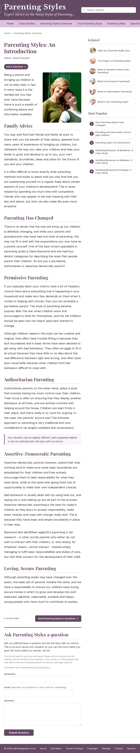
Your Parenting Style (90, 23)
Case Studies (27, 23)
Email (35, 687)
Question (9, 700)
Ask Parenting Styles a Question (56, 618)
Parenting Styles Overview (56, 23)
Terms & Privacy (74, 748)
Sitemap (106, 748)
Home (10, 23)
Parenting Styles (35, 7)
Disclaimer (56, 748)
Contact (118, 748)
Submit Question (19, 732)
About (43, 748)
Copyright (92, 748)
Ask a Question (14, 66)
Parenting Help (116, 23)
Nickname (9, 674)
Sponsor (131, 748)
